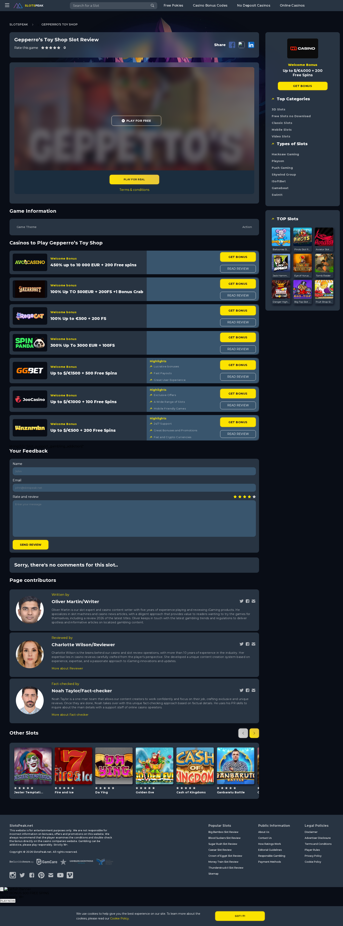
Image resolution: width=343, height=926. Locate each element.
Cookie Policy (313, 861)
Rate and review (26, 497)
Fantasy (199, 775)
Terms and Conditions (318, 843)
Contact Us (265, 837)
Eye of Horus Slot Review (302, 275)
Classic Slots (282, 123)
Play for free (32, 765)
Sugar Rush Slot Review (222, 843)
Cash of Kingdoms (191, 792)
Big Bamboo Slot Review (223, 831)
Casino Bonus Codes (210, 5)
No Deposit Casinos (253, 5)
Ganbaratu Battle (231, 792)
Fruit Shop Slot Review (324, 301)
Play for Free (138, 121)
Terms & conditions (134, 190)
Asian (118, 775)
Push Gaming (282, 168)
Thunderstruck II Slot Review (225, 867)
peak (34, 5)
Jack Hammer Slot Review (281, 275)
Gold (159, 775)
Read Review (238, 268)
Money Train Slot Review (223, 861)
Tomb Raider (323, 275)
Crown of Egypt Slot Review (225, 855)
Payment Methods (269, 861)
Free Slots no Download (291, 116)
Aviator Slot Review (324, 249)
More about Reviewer (67, 668)
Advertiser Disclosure (318, 837)
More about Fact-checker (70, 714)
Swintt (277, 195)
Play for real (134, 179)
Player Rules (312, 849)
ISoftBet (279, 181)
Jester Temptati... (28, 792)
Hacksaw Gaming (285, 154)
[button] (243, 733)
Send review (30, 545)
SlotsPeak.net (21, 826)
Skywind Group (284, 174)
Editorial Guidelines (270, 849)
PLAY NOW (7, 900)
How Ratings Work (269, 843)
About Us (263, 831)
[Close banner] (2, 889)
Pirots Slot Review (302, 249)
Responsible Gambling (271, 855)
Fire (78, 775)
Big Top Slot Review (302, 301)
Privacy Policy (313, 855)
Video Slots (281, 136)
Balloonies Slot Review (281, 249)
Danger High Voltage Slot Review (281, 301)
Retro (37, 775)
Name (17, 464)
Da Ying (101, 792)
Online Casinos (292, 5)
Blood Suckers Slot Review (224, 837)
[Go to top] (335, 918)
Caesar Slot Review (220, 849)
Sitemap (213, 873)
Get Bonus (237, 257)
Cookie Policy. (119, 918)
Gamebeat (280, 188)
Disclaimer (311, 831)
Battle (240, 775)
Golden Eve (145, 792)
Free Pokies (173, 5)
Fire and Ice (64, 792)
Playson (278, 161)
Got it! (240, 915)
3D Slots (278, 109)
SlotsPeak (19, 24)
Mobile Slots (282, 129)
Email (17, 480)
